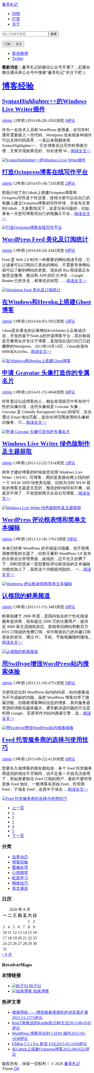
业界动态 (20, 857)
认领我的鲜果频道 (26, 595)
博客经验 (18, 85)
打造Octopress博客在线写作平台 (45, 172)
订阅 (7, 44)
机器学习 (20, 878)
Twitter (17, 58)
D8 (16, 1068)
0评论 (70, 120)
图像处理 (20, 867)
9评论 (72, 539)
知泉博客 (40, 991)
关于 (16, 24)
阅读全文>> (81, 151)
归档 (16, 14)
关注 (19, 44)
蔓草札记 (10, 4)
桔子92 (34, 986)
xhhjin (7, 120)
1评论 (70, 321)
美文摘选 (20, 888)
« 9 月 (7, 954)
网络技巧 (20, 883)
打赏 (16, 19)
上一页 (18, 808)
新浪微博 (20, 53)
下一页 (18, 835)
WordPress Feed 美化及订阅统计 (45, 239)
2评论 (70, 183)
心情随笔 (20, 873)
